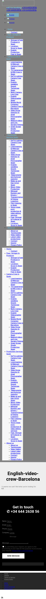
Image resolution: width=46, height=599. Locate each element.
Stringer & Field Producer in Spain (17, 42)
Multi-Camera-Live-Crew (16, 93)
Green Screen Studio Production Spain (16, 130)
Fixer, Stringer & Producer (13, 35)
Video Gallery (16, 235)
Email (4, 525)
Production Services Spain (12, 136)
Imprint (13, 243)
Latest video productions (16, 238)
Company (6, 533)
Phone (4, 529)
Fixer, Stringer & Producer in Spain (16, 219)
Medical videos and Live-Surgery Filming (17, 123)
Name (4, 521)
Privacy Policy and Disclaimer (22, 551)
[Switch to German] (11, 19)
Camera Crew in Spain (13, 57)
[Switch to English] (10, 15)
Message (6, 543)
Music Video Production (15, 188)
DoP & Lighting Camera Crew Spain (17, 78)
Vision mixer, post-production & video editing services (16, 211)
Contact (14, 32)
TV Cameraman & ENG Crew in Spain (17, 72)
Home (9, 29)
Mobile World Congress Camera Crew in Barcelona (17, 105)
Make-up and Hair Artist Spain (16, 183)
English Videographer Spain (16, 98)
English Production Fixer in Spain (16, 52)
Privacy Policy (16, 245)
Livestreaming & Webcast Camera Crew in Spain (17, 65)
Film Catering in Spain (16, 204)
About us (11, 227)
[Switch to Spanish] (10, 23)
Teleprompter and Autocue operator (16, 177)
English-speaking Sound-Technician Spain (15, 86)
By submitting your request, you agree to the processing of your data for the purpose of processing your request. (22, 549)
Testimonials (16, 233)
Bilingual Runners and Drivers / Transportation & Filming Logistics (17, 196)
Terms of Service (9, 577)
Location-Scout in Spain (16, 47)
